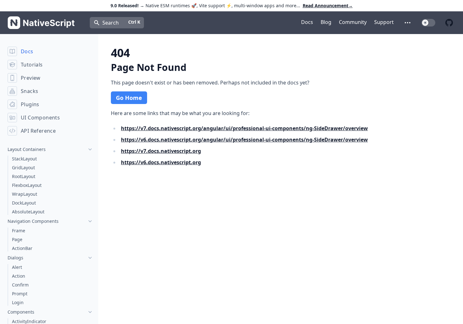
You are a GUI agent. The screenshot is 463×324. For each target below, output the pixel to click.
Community (353, 22)
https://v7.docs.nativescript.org (161, 151)
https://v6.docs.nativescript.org (161, 162)
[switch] (428, 22)
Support (384, 22)
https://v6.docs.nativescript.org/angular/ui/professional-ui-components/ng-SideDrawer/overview (244, 139)
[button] (407, 22)
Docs (307, 22)
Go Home (129, 97)
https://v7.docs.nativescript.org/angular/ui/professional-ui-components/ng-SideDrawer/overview (244, 128)
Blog (326, 22)
